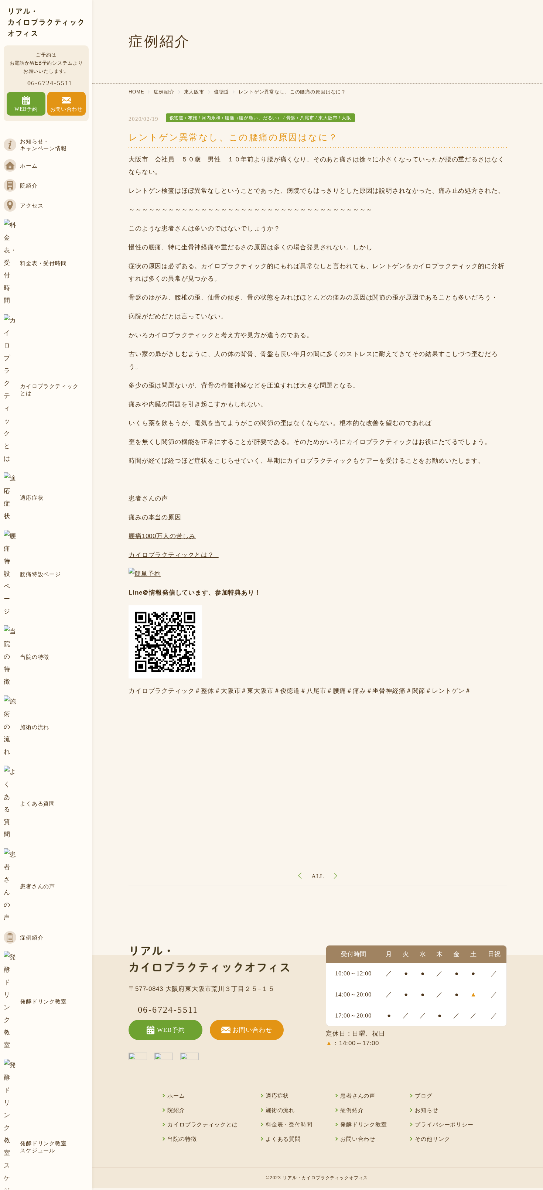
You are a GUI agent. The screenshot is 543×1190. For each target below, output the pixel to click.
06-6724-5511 (50, 83)
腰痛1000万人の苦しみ (162, 536)
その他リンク (432, 1139)
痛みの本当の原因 (155, 517)
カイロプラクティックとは (202, 1125)
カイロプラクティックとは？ (174, 554)
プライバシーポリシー (444, 1125)
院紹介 (176, 1110)
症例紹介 (351, 1110)
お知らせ (426, 1110)
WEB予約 (171, 1029)
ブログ (424, 1096)
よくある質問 (283, 1139)
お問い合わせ (252, 1029)
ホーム (176, 1096)
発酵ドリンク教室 (363, 1125)
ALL (317, 876)
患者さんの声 (148, 498)
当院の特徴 (182, 1139)
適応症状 (277, 1096)
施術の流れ (280, 1110)
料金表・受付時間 (289, 1125)
